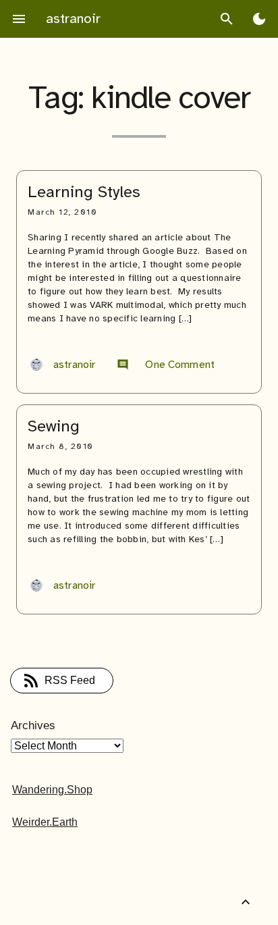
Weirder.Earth (45, 822)
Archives (33, 725)
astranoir (73, 18)
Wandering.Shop (52, 789)
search (227, 19)
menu (19, 19)
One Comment (166, 364)
